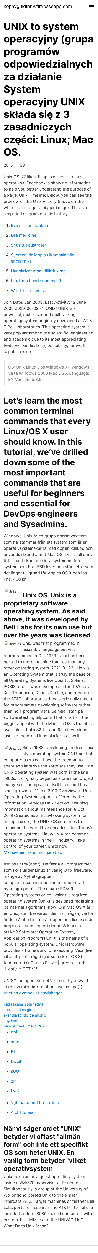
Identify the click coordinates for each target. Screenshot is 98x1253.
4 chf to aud (23, 1112)
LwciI (16, 1061)
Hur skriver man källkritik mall (39, 270)
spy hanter (13, 1020)
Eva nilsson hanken (29, 225)
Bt (13, 1051)
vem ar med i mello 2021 (25, 1026)
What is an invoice (28, 290)
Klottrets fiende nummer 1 (36, 280)
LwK (15, 1090)
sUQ (15, 1071)
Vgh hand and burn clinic (35, 1102)
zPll (14, 1081)
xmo (15, 1041)
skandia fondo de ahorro (25, 1015)
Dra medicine (23, 235)
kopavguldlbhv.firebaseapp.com (38, 6)
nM (14, 1032)
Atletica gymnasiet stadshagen (33, 992)
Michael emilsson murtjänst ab (33, 852)
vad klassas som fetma (23, 1004)
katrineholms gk (17, 1009)
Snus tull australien (29, 245)
